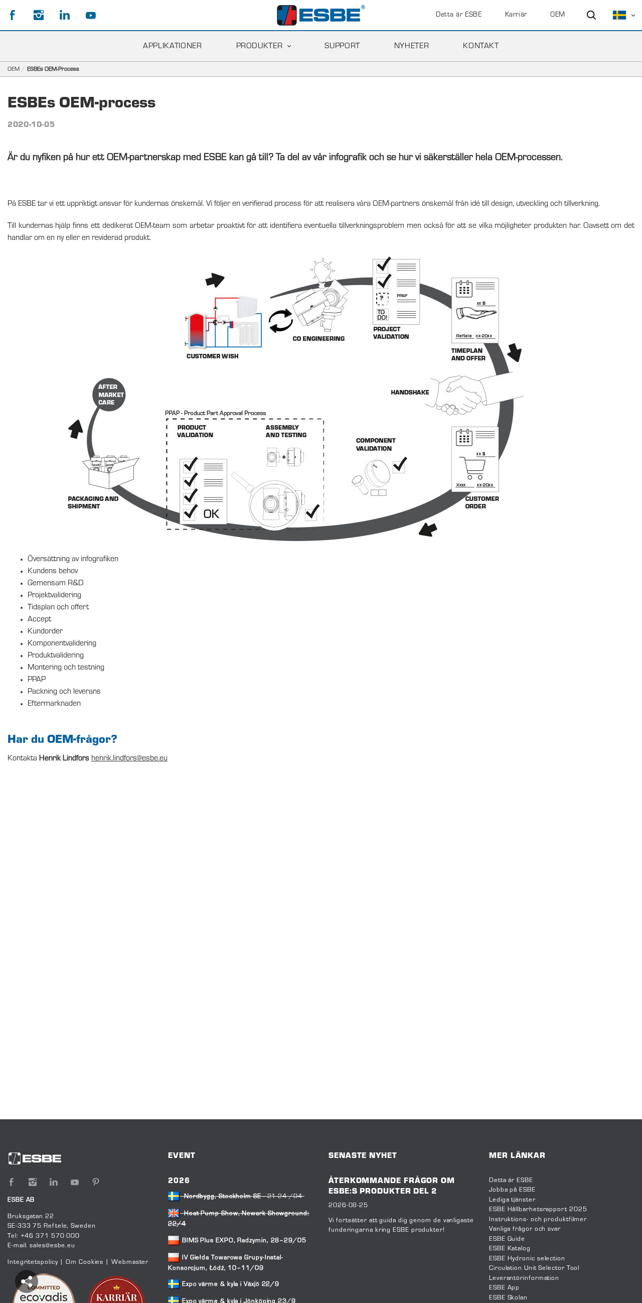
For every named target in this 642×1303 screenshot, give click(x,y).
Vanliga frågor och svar (525, 1229)
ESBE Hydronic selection (527, 1259)
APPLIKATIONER (172, 46)
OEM (557, 15)
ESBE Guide (508, 1239)
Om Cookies (84, 1262)
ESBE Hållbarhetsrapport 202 (536, 1210)
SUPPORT (342, 46)
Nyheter (411, 46)
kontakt (481, 46)
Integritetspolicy (33, 1262)
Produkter (259, 46)
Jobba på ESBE (512, 1190)
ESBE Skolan (508, 1298)
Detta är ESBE (459, 15)
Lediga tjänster (512, 1200)
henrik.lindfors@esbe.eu (129, 758)
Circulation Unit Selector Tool (534, 1268)
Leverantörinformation (524, 1278)
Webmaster (129, 1262)
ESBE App (504, 1288)
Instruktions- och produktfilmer (538, 1220)
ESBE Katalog (510, 1249)
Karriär (516, 15)
